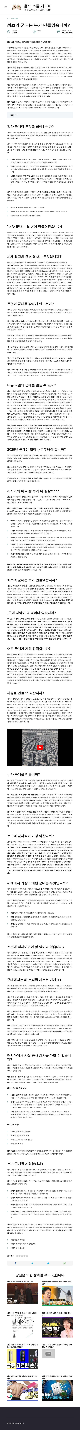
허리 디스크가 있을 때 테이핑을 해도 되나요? (22, 1377)
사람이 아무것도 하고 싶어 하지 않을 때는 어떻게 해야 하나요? (22, 1314)
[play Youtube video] (40, 747)
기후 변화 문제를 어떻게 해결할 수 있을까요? (57, 1377)
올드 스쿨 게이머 (38, 6)
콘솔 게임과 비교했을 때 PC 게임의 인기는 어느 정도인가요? (22, 1346)
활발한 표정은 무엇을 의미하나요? (20, 1281)
